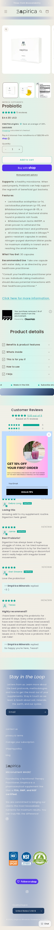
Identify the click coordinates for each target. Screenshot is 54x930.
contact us (12, 729)
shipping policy (14, 748)
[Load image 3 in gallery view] (43, 90)
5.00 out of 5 (34, 415)
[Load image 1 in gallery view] (10, 90)
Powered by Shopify (39, 919)
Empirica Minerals (22, 919)
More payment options (27, 175)
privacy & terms (14, 735)
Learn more (7, 127)
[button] (6, 11)
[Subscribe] (45, 712)
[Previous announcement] (5, 3)
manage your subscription (20, 742)
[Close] (48, 434)
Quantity (6, 143)
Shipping (6, 130)
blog (8, 755)
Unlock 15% (27, 492)
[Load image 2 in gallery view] (27, 90)
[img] (9, 499)
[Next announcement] (49, 3)
